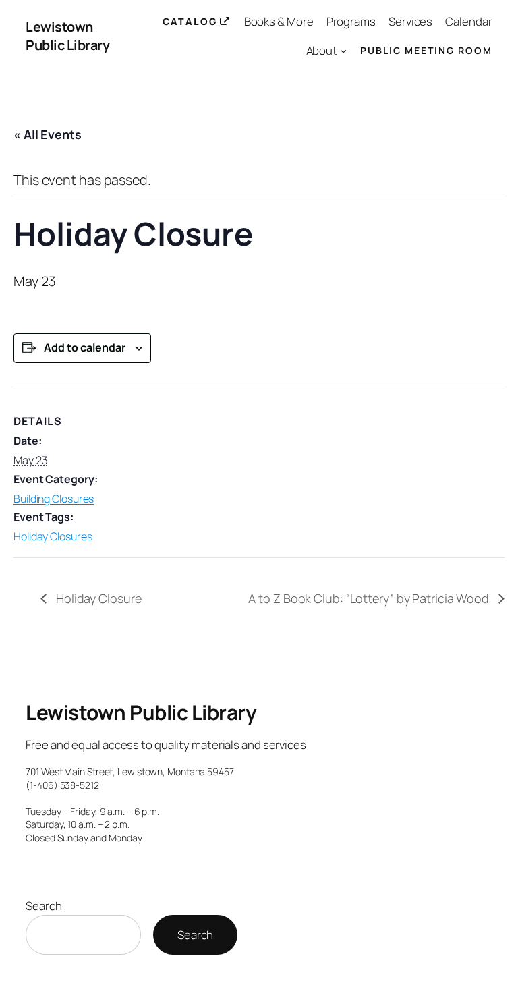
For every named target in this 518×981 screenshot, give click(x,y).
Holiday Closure (97, 598)
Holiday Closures (52, 536)
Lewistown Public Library (67, 36)
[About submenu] (343, 50)
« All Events (47, 134)
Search (43, 906)
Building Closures (53, 498)
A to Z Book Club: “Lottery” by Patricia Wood (370, 598)
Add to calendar (84, 347)
